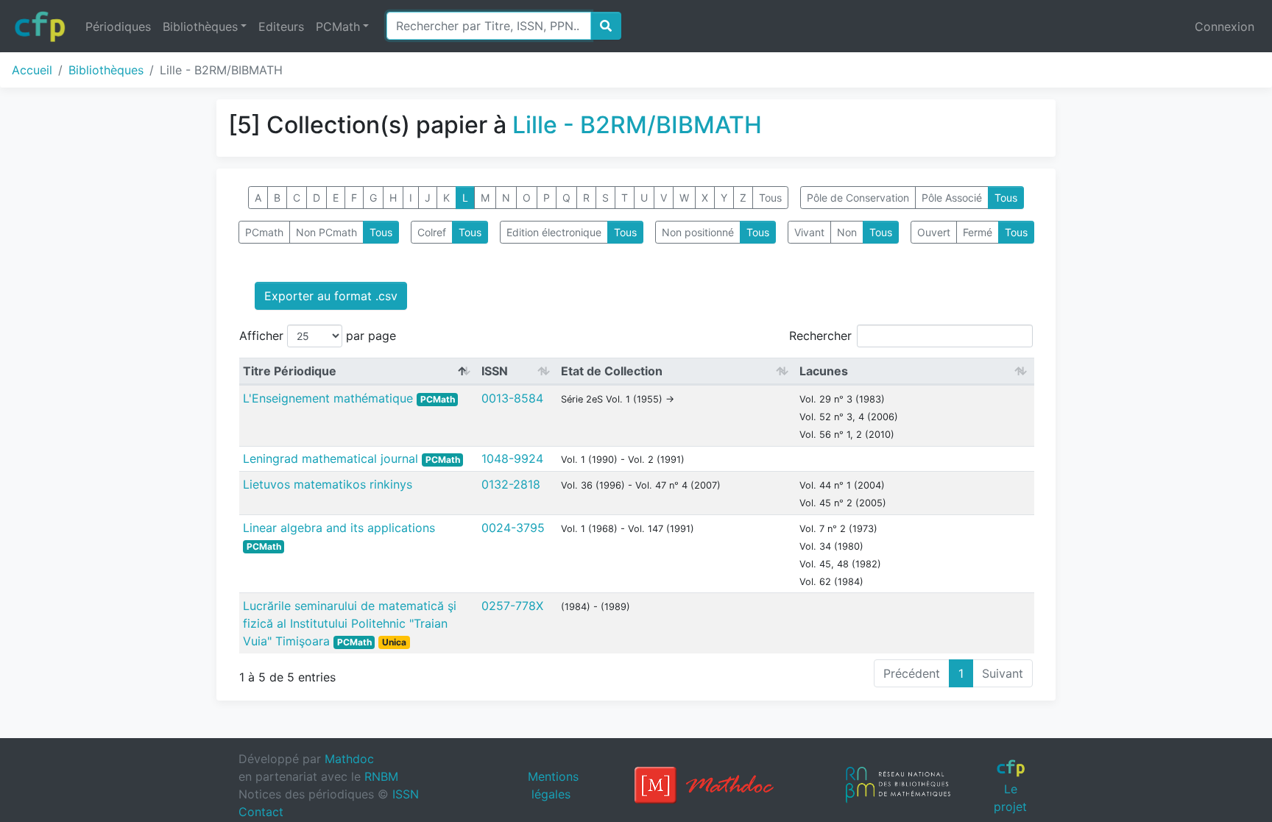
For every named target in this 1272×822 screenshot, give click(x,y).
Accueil (32, 70)
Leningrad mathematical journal (332, 458)
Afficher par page (317, 335)
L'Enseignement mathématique (330, 398)
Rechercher (820, 335)
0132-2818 (510, 484)
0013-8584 (512, 398)
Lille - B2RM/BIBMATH (637, 124)
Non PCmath (326, 232)
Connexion (1224, 26)
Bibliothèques (106, 70)
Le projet (1010, 797)
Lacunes (823, 371)
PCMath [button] (338, 26)
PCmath (264, 232)
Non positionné (698, 232)
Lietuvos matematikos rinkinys (327, 484)
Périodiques (118, 26)
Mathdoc (349, 758)
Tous (770, 197)
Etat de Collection (611, 371)
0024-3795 (513, 527)
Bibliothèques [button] (200, 26)
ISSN (494, 371)
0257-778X (512, 605)
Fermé (977, 232)
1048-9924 (512, 458)
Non (847, 232)
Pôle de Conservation (858, 197)
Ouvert (933, 232)
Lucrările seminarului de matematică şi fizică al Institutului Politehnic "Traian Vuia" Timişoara (349, 623)
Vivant (809, 232)
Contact (261, 811)
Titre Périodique (289, 371)
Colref (431, 232)
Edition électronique (553, 232)
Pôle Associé (952, 197)
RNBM (381, 776)
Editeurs (281, 26)
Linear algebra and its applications (339, 527)
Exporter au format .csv (331, 295)
